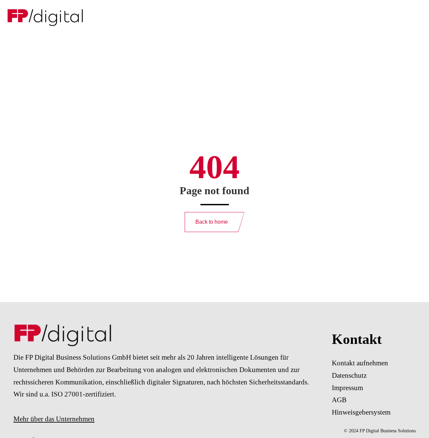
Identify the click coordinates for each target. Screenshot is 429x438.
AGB (339, 400)
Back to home (211, 222)
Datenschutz (349, 375)
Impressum (347, 388)
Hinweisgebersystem (361, 412)
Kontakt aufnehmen (360, 363)
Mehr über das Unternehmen (54, 419)
